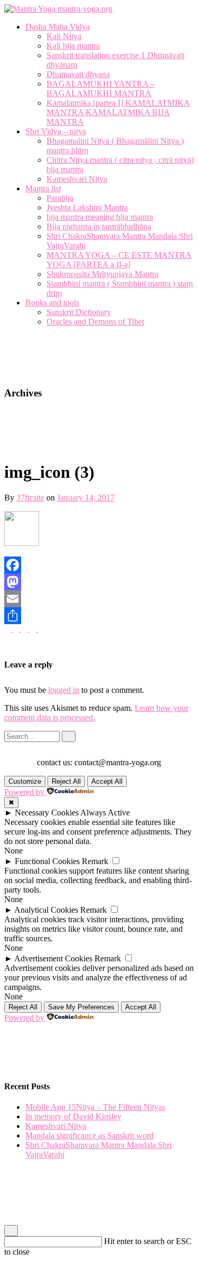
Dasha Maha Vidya (57, 26)
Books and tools (52, 302)
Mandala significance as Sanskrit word (89, 1135)
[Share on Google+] (25, 628)
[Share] (99, 615)
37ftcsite (30, 497)
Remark (95, 861)
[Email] (99, 598)
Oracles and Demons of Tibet (95, 321)
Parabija (59, 197)
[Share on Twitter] (34, 628)
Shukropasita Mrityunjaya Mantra (102, 274)
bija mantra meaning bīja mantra (99, 216)
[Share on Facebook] (41, 628)
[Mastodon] (99, 581)
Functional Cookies (47, 861)
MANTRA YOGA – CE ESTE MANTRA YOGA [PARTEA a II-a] (119, 260)
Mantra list (43, 188)
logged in (63, 689)
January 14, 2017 (86, 497)
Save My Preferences (81, 1007)
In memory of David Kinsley (73, 1116)
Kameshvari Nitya (76, 178)
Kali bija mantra (73, 45)
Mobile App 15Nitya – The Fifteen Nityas (95, 1106)
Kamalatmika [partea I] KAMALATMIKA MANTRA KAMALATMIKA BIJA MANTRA (118, 112)
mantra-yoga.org (83, 8)
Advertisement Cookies (53, 958)
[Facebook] (99, 565)
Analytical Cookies (46, 909)
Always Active (105, 812)
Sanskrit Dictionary (78, 312)
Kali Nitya (63, 36)
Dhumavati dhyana (78, 74)
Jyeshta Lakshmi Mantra (87, 207)
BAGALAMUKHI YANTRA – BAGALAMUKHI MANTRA (100, 88)
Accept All (106, 781)
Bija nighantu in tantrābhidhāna (98, 226)
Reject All (66, 781)
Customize (24, 781)
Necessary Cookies (47, 812)
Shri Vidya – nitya (55, 131)
